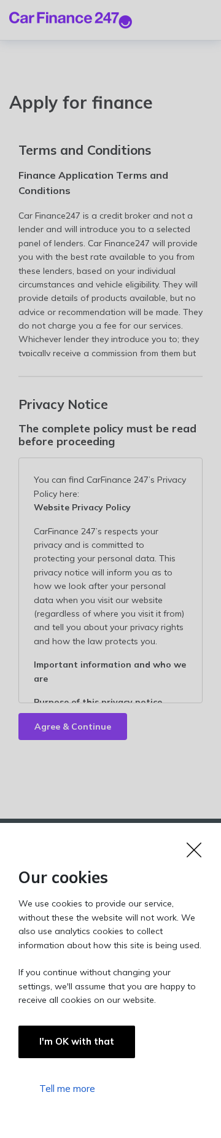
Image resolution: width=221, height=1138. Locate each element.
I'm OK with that (76, 1041)
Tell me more (67, 1088)
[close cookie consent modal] (110, 850)
